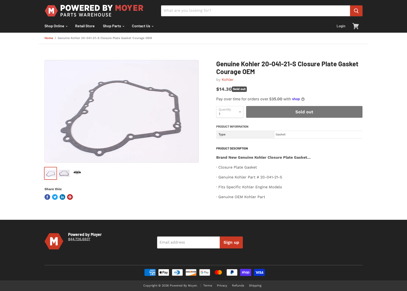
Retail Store (85, 26)
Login (341, 26)
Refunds (238, 285)
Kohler (228, 79)
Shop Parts (112, 26)
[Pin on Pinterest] (70, 197)
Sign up (231, 242)
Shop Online (55, 26)
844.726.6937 (79, 239)
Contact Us (141, 26)
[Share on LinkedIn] (62, 197)
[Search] (356, 10)
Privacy (222, 285)
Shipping (255, 285)
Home (49, 38)
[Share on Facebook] (47, 197)
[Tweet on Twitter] (55, 197)
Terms (207, 285)
